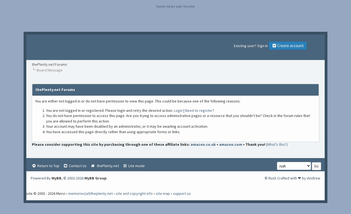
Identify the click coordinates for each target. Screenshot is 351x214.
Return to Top (48, 165)
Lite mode (136, 165)
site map (163, 193)
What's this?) (277, 144)
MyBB (56, 178)
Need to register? (199, 110)
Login (178, 110)
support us (182, 193)
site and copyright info (134, 193)
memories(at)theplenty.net (90, 193)
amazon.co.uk (203, 144)
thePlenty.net (107, 165)
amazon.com (230, 144)
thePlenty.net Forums (49, 64)
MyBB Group (95, 178)
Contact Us (77, 165)
